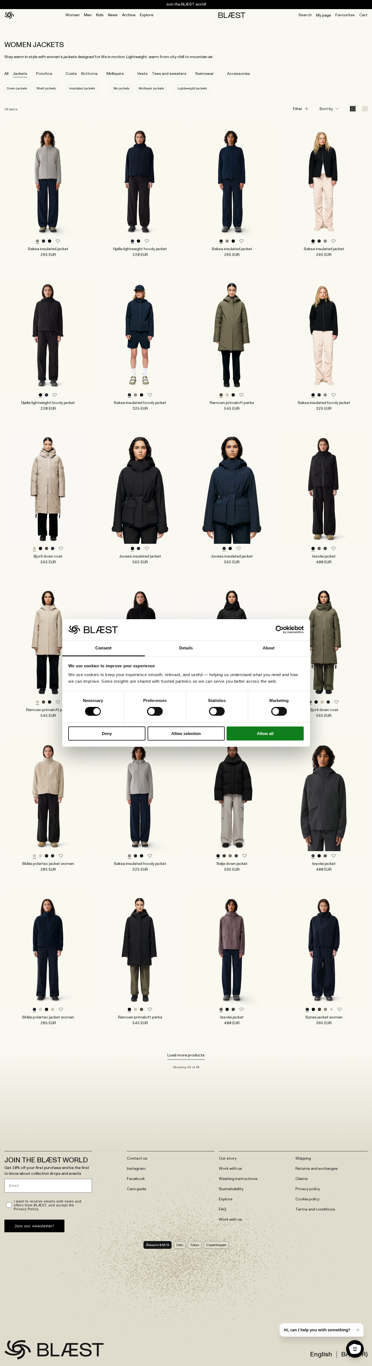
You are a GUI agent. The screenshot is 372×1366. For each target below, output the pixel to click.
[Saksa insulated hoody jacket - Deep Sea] (140, 335)
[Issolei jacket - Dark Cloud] (324, 796)
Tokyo (194, 1245)
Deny (107, 733)
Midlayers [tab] (115, 74)
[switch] (155, 711)
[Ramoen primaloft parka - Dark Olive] (232, 335)
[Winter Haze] (40, 856)
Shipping (303, 1158)
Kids (100, 15)
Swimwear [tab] (204, 74)
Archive (128, 15)
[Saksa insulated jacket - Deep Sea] (232, 181)
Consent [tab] (103, 648)
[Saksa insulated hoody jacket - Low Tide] (140, 796)
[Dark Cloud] (325, 548)
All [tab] (6, 74)
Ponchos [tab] (44, 74)
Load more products (186, 1055)
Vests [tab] (142, 74)
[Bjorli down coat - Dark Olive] (324, 642)
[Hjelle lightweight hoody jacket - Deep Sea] (140, 181)
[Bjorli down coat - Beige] (48, 489)
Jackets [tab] (20, 74)
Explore (146, 15)
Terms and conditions (315, 1209)
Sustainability (231, 1189)
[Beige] (227, 395)
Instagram (136, 1169)
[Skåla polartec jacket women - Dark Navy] (48, 950)
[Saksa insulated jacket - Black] (324, 181)
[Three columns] (365, 109)
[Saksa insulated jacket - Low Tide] (48, 181)
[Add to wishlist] (58, 241)
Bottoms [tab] (89, 74)
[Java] (224, 856)
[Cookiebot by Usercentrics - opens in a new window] (280, 629)
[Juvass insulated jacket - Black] (140, 489)
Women (73, 15)
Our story (228, 1158)
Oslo (179, 1245)
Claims (301, 1179)
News (113, 15)
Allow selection (186, 733)
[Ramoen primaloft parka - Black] (140, 950)
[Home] (9, 15)
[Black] (49, 241)
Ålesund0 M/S (157, 1245)
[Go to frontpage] (17, 1349)
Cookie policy (307, 1199)
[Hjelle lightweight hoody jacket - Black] (48, 335)
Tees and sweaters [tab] (169, 74)
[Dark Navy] (52, 856)
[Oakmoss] (230, 856)
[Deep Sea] (43, 241)
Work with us (230, 1169)
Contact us (137, 1158)
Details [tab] (186, 648)
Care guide (136, 1189)
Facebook (136, 1179)
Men (88, 15)
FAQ (222, 1209)
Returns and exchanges (316, 1169)
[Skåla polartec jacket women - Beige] (48, 796)
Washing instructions (238, 1179)
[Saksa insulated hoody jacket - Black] (324, 335)
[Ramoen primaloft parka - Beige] (48, 642)
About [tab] (269, 648)
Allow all (265, 733)
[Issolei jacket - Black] (324, 489)
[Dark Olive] (221, 395)
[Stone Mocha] (319, 548)
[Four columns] (352, 109)
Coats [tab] (71, 74)
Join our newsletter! (34, 1226)
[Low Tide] (37, 241)
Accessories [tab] (238, 74)
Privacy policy (307, 1189)
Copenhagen (216, 1245)
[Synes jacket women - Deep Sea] (324, 950)
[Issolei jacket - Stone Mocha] (232, 950)
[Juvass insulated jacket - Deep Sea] (232, 489)
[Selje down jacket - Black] (232, 796)
